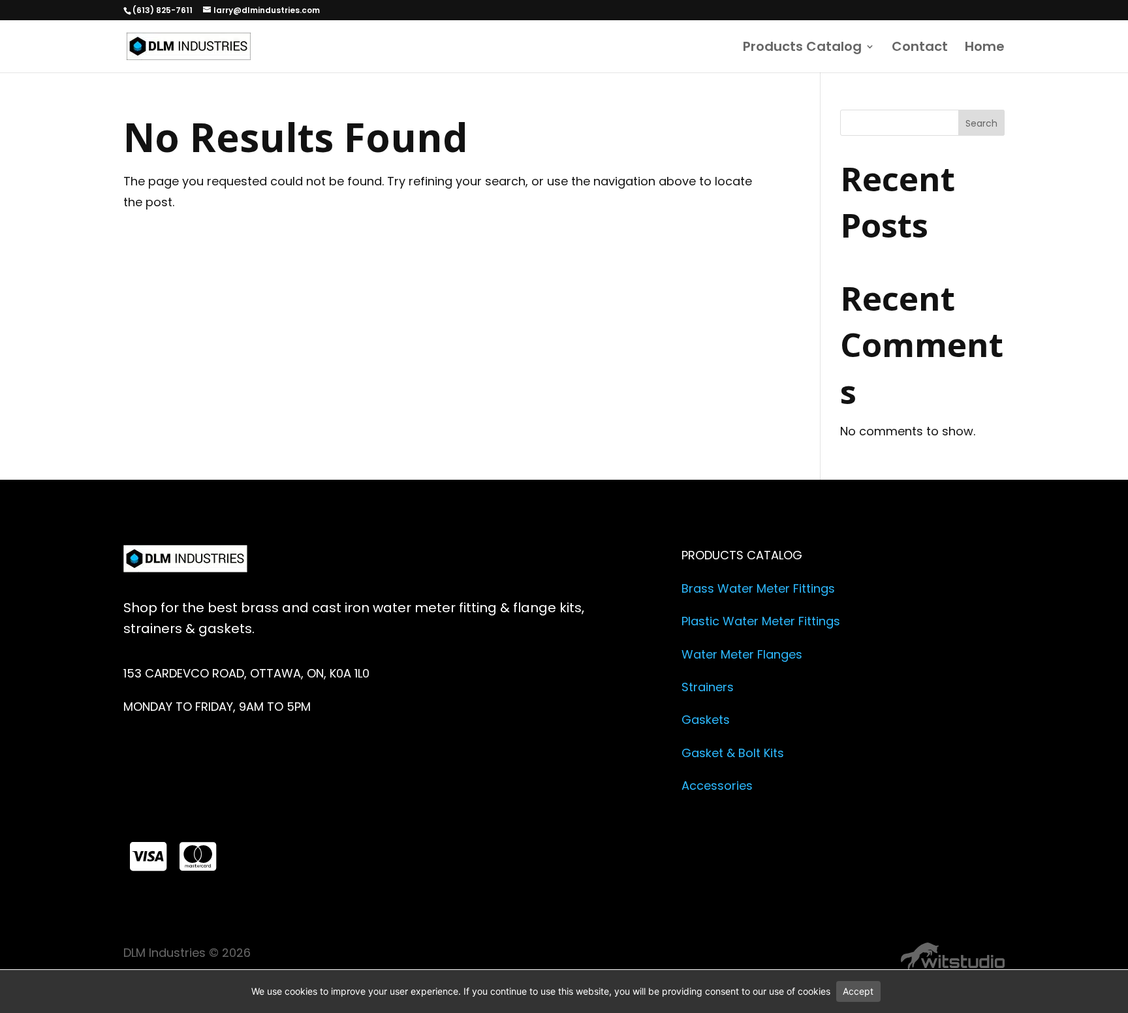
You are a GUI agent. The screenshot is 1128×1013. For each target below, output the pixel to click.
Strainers (708, 687)
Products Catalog (802, 48)
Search (981, 123)
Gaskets (706, 719)
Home (985, 48)
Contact (920, 48)
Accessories (717, 785)
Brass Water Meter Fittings (758, 588)
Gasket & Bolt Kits (733, 753)
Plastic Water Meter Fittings (761, 621)
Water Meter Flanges (742, 654)
